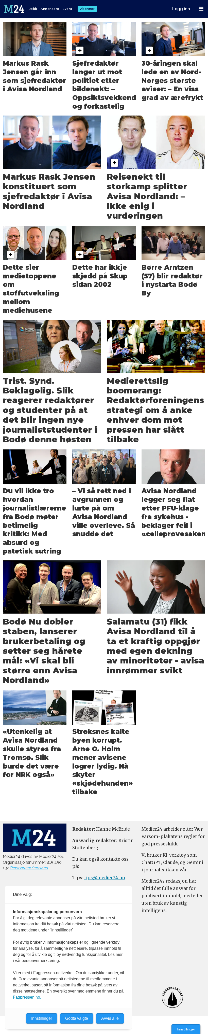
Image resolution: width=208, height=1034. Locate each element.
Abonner (87, 9)
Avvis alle (110, 1018)
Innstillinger (186, 1029)
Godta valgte (76, 1018)
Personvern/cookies (29, 868)
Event (68, 9)
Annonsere (50, 9)
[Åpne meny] (201, 9)
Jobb (33, 9)
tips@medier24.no (104, 878)
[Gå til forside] (14, 9)
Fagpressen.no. (27, 997)
